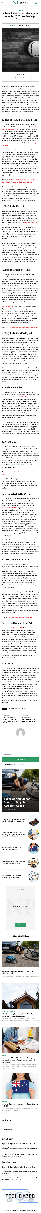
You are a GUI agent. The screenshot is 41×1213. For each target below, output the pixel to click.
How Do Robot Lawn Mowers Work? (20, 617)
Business (5, 1055)
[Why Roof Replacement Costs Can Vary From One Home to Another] (33, 820)
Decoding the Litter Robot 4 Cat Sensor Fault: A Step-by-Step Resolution (10, 720)
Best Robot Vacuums (14, 708)
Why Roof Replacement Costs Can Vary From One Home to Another (13, 820)
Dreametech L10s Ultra (9, 508)
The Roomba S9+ (7, 307)
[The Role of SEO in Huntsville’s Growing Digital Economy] (33, 876)
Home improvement (9, 1011)
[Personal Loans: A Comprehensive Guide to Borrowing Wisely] (33, 862)
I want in (19, 759)
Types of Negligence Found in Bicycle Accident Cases (17, 802)
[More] (31, 78)
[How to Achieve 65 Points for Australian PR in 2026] (33, 848)
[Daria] (20, 732)
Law (3, 969)
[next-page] (35, 772)
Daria (13, 25)
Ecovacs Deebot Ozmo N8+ (14, 628)
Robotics (21, 10)
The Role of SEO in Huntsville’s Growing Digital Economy (12, 876)
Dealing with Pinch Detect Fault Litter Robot (23, 327)
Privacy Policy (20, 764)
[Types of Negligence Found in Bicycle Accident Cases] (20, 790)
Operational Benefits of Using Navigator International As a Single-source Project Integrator (14, 834)
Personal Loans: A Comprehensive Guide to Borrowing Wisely (13, 862)
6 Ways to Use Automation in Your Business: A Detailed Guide (29, 720)
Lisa (5, 809)
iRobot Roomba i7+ (27, 397)
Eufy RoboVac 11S (30, 222)
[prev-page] (32, 772)
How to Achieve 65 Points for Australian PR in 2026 (12, 848)
